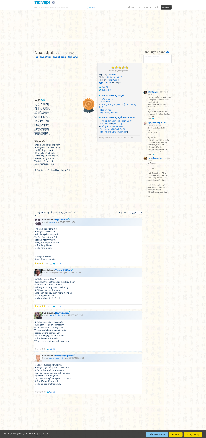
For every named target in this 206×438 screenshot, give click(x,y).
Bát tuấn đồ (105, 123)
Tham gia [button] (147, 7)
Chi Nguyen (153, 92)
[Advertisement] (103, 28)
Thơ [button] (138, 7)
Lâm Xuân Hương (56, 315)
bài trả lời (105, 82)
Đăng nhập (166, 7)
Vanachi (110, 137)
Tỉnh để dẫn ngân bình (110, 121)
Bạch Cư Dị (126, 121)
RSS (170, 436)
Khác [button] (157, 7)
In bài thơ (106, 90)
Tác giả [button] (131, 7)
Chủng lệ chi (105, 126)
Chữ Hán (113, 74)
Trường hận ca (106, 99)
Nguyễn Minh (62, 312)
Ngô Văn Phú (61, 219)
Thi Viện (42, 2)
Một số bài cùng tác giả (112, 95)
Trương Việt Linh (63, 270)
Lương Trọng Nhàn (64, 355)
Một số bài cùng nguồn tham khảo (118, 117)
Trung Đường (113, 80)
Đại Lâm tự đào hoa (109, 112)
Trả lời (105, 87)
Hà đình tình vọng (108, 132)
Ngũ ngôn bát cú (114, 77)
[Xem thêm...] (153, 119)
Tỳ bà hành (105, 101)
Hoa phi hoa (105, 110)
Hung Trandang (155, 158)
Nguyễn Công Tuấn (156, 122)
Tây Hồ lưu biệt (107, 129)
